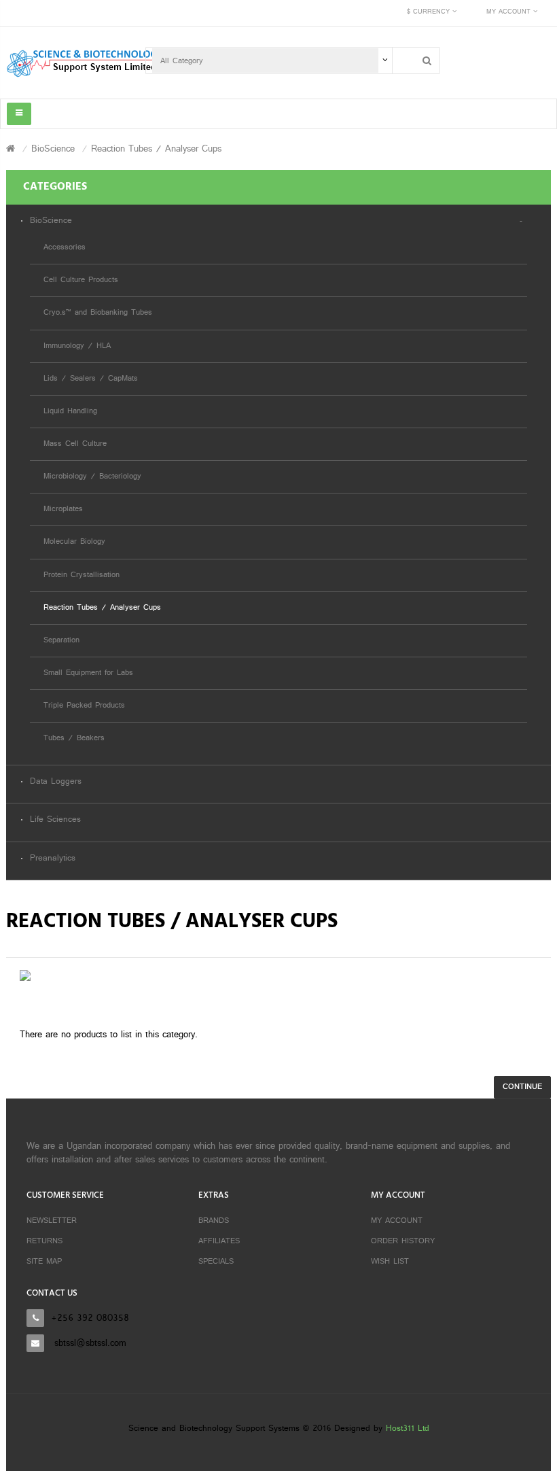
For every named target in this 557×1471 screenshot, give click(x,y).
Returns (44, 1241)
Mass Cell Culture (75, 444)
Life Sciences (55, 820)
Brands (213, 1221)
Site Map (44, 1261)
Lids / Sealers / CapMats (90, 379)
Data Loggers (56, 782)
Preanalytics (52, 858)
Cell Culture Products (80, 280)
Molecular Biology (74, 542)
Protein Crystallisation (81, 575)
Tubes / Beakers (74, 738)
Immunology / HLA (77, 346)
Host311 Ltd (407, 1428)
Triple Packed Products (84, 706)
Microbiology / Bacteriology (92, 477)
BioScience (53, 149)
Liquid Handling (70, 411)
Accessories (64, 248)
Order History (403, 1241)
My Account (397, 1221)
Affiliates (219, 1241)
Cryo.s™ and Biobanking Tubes (97, 313)
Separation (61, 640)
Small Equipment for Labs (88, 673)
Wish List (390, 1261)
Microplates (63, 509)
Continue (522, 1087)
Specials (216, 1261)
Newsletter (51, 1221)
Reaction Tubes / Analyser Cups (156, 149)
